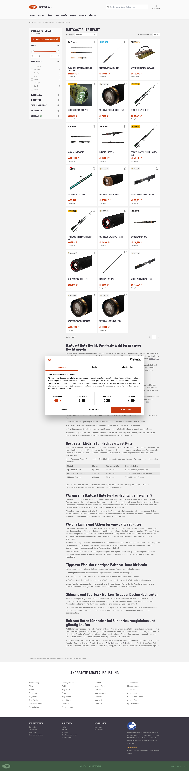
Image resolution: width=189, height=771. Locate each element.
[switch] (82, 400)
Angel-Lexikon (67, 737)
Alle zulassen (126, 410)
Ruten (32, 15)
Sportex (97, 690)
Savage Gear (138, 447)
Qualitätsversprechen (69, 735)
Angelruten (38, 22)
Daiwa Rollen (34, 707)
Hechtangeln (154, 359)
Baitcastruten (50, 22)
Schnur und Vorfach (36, 735)
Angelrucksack (100, 693)
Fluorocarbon (67, 707)
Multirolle (65, 704)
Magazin (82, 15)
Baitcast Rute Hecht (65, 22)
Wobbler (65, 686)
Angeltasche (132, 690)
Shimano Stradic (35, 704)
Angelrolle (98, 700)
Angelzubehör (61, 15)
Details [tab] (94, 367)
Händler (92, 15)
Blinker (31, 686)
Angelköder (66, 700)
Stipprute (98, 704)
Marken (73, 15)
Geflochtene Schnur (135, 697)
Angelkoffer (132, 700)
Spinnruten (33, 727)
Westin (31, 690)
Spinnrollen (33, 730)
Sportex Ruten (133, 704)
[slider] (33, 51)
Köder (49, 15)
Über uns (65, 730)
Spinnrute (98, 697)
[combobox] (86, 34)
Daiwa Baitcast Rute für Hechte (118, 643)
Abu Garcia (128, 447)
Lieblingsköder (68, 683)
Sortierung (70, 34)
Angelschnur (132, 693)
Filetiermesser (133, 686)
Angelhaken (66, 697)
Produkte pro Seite (145, 34)
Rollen (41, 15)
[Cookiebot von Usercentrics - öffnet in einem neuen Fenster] (131, 359)
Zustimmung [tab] (62, 367)
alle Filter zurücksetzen (45, 39)
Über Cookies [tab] (127, 367)
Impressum (98, 727)
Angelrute (66, 690)
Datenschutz (98, 730)
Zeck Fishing (34, 683)
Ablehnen (63, 410)
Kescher (97, 683)
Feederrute (33, 693)
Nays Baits (33, 697)
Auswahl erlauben (95, 410)
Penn (64, 693)
